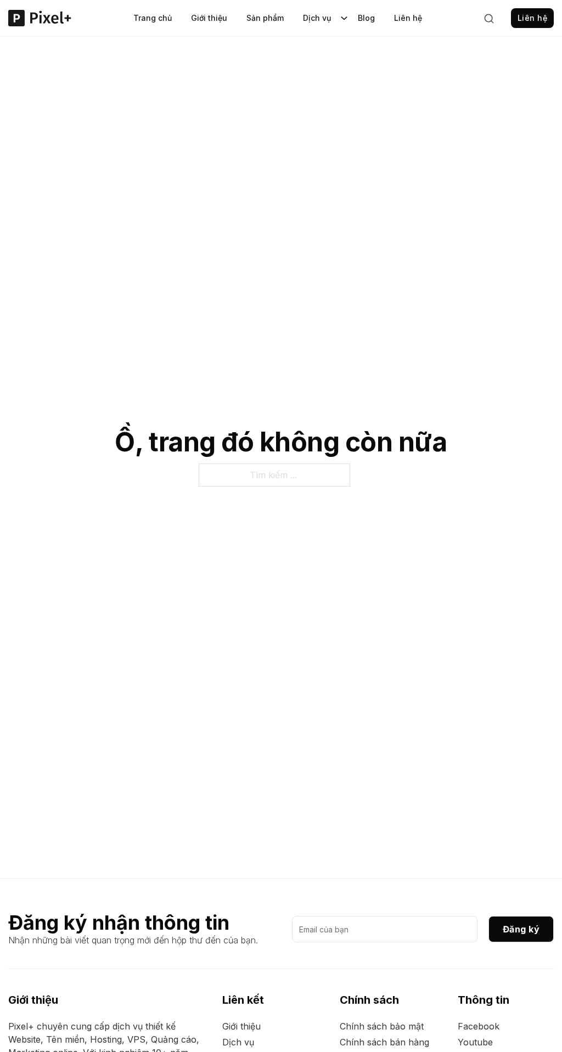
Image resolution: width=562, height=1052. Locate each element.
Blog (366, 17)
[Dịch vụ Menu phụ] (344, 18)
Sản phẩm (265, 17)
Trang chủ (152, 17)
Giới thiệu (209, 17)
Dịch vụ (317, 17)
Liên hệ (408, 17)
